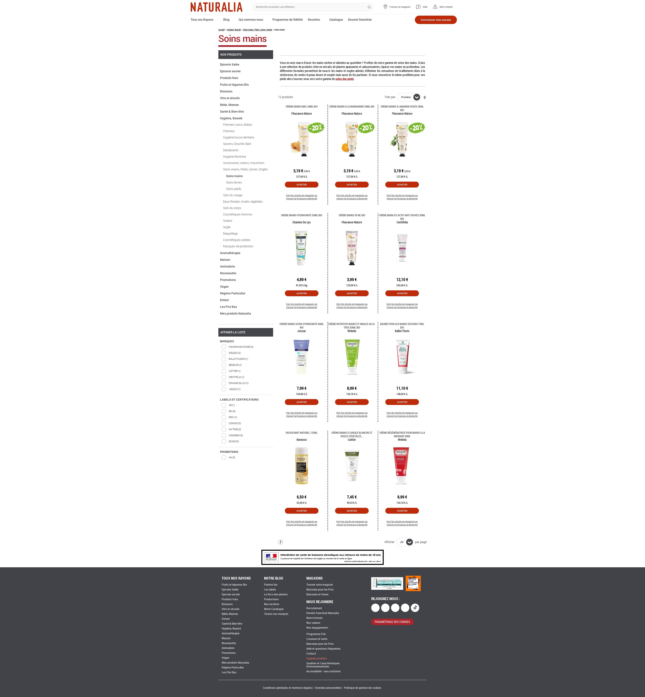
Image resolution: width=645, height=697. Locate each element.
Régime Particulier (233, 293)
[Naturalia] (216, 7)
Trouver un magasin (399, 7)
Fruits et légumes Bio (234, 85)
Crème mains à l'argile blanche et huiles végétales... (351, 434)
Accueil (221, 29)
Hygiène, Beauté (234, 29)
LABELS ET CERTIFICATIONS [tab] (239, 399)
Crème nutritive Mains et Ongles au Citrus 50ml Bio (351, 325)
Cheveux (228, 131)
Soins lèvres (234, 182)
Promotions (228, 280)
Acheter (301, 184)
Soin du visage (232, 195)
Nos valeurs (313, 622)
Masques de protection (238, 246)
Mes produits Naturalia (236, 313)
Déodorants (231, 150)
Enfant (224, 300)
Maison (225, 260)
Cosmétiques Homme (237, 214)
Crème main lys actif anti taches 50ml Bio (402, 216)
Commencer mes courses (436, 20)
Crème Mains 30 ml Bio (352, 215)
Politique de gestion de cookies (362, 687)
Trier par (389, 97)
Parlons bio (270, 584)
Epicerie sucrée (230, 71)
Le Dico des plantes (276, 594)
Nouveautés (228, 273)
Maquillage (230, 233)
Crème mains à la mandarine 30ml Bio (351, 106)
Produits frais (229, 78)
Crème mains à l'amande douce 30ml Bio (402, 108)
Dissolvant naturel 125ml (301, 432)
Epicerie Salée (230, 64)
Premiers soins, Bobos (237, 125)
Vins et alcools (230, 98)
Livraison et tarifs (316, 639)
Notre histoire (314, 618)
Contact (311, 653)
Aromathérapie (230, 253)
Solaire (227, 221)
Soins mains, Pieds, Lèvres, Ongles (257, 29)
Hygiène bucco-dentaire (238, 137)
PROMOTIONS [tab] (229, 451)
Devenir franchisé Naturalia (322, 613)
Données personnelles (328, 687)
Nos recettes (271, 604)
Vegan (224, 286)
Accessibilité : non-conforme (323, 671)
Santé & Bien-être (232, 111)
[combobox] (312, 7)
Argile (226, 227)
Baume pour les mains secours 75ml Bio (402, 325)
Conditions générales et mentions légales (287, 687)
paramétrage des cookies (392, 622)
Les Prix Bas (229, 307)
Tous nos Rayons (202, 19)
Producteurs (271, 599)
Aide (425, 7)
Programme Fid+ (316, 634)
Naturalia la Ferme (317, 594)
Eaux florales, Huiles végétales (243, 201)
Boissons (226, 91)
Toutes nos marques (276, 614)
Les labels (270, 589)
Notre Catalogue (274, 609)
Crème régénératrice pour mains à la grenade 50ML (402, 434)
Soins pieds (233, 189)
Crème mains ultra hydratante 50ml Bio (302, 325)
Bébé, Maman (230, 105)
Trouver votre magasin (319, 584)
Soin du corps (232, 208)
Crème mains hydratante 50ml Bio (301, 215)
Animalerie (228, 266)
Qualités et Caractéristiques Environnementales (323, 665)
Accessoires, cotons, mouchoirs (243, 163)
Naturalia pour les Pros (320, 589)
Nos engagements (317, 627)
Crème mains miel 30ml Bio (301, 106)
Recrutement (314, 608)
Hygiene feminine (234, 156)
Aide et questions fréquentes (323, 648)
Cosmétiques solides (236, 240)
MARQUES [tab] (227, 341)
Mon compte (446, 7)
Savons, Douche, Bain (237, 144)
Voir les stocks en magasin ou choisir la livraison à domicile (301, 197)
